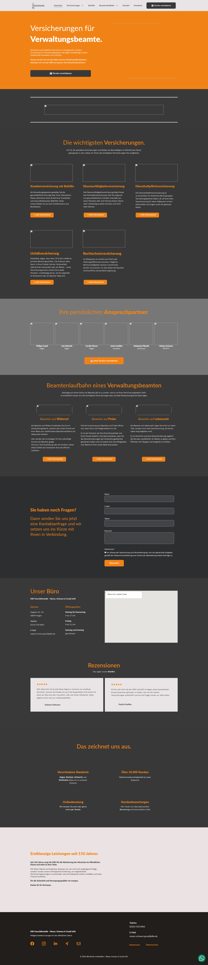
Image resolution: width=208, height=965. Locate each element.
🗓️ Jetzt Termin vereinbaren (104, 361)
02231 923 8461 (37, 625)
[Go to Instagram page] (44, 944)
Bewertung (124, 810)
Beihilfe (91, 5)
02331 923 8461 (137, 927)
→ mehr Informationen (42, 282)
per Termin (75, 810)
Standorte (138, 5)
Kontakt (126, 5)
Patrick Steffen (125, 704)
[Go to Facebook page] (32, 944)
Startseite (58, 5)
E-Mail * (107, 506)
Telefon (107, 519)
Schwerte (78, 777)
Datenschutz (152, 945)
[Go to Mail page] (79, 944)
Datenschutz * (109, 549)
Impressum (134, 945)
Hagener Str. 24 (36, 612)
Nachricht (108, 531)
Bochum (69, 777)
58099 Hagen (36, 616)
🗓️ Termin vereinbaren (161, 5)
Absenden (114, 563)
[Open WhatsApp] (202, 958)
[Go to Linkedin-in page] (55, 944)
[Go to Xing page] (67, 944)
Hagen (62, 777)
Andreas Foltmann (52, 705)
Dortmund (63, 780)
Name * (107, 494)
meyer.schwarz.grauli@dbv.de (42, 634)
